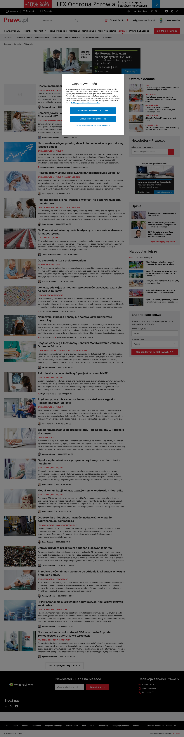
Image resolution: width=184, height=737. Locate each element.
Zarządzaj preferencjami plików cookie (93, 125)
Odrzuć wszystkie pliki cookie (93, 119)
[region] (93, 104)
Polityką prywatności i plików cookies (85, 103)
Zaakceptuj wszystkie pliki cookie (93, 110)
